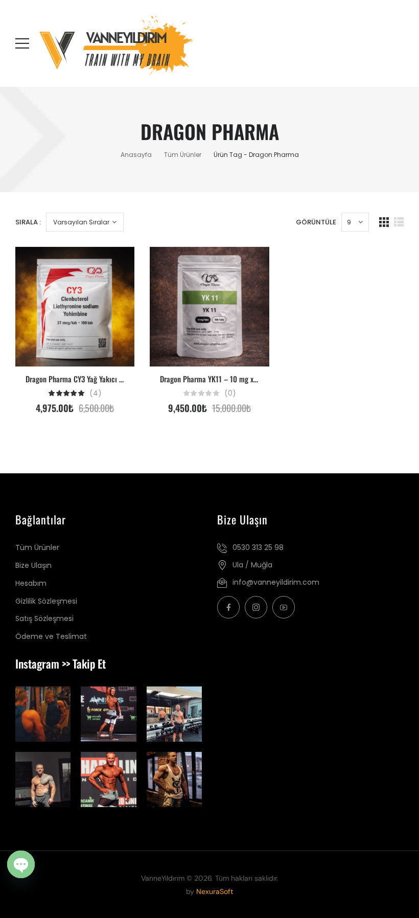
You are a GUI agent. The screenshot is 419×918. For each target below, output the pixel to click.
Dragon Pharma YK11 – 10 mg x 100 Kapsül (224, 378)
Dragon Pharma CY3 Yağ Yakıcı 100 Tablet (88, 378)
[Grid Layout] (384, 222)
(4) (95, 393)
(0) (230, 393)
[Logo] (88, 45)
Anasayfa (136, 154)
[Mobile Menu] (22, 43)
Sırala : (28, 222)
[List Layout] (399, 222)
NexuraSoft (214, 891)
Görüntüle (316, 222)
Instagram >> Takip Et (60, 663)
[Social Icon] (228, 607)
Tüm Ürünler (182, 154)
